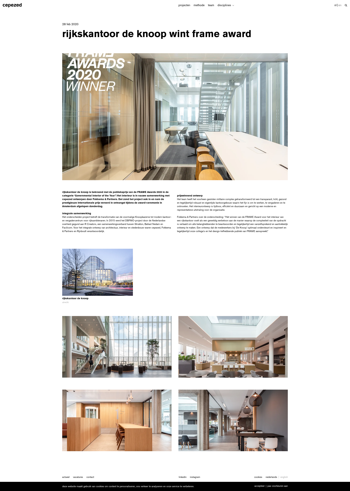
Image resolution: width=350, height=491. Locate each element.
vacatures (78, 477)
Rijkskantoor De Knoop (75, 192)
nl (335, 5)
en (339, 5)
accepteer (259, 486)
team (211, 5)
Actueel (66, 477)
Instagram (195, 477)
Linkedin (182, 477)
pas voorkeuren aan (277, 486)
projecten (184, 5)
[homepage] (15, 5)
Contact (90, 477)
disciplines (225, 5)
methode (199, 5)
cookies (258, 477)
